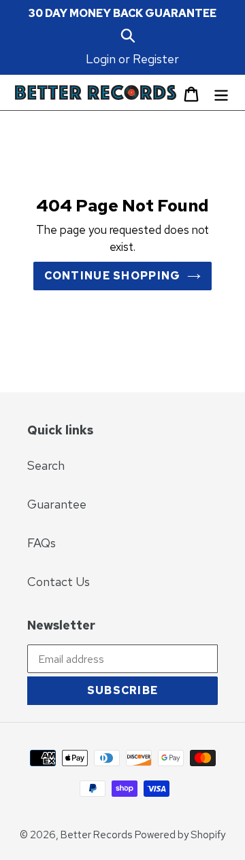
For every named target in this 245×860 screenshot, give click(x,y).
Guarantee (56, 504)
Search (46, 465)
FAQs (41, 543)
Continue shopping (112, 276)
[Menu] (221, 93)
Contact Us (58, 581)
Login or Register (132, 59)
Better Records (96, 835)
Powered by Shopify (180, 835)
